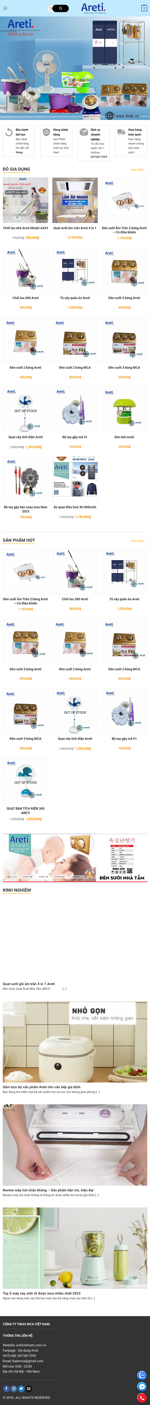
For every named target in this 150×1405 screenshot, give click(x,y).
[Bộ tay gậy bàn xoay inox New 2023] (25, 479)
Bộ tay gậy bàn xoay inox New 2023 (25, 509)
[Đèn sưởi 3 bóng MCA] (124, 339)
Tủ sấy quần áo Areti (75, 298)
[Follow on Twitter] (21, 1388)
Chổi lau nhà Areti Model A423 (25, 228)
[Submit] (60, 8)
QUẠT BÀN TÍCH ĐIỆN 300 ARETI (25, 811)
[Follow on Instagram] (13, 1388)
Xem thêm (137, 170)
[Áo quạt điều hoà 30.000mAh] (75, 479)
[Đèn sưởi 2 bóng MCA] (75, 339)
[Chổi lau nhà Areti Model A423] (25, 200)
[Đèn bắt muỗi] (124, 409)
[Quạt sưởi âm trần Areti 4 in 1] (75, 200)
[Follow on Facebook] (6, 1388)
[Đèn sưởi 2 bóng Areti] (25, 339)
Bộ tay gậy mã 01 (74, 437)
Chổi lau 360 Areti (25, 298)
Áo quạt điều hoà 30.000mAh (75, 507)
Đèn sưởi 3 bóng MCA (124, 367)
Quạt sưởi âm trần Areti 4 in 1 (74, 228)
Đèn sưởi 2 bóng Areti (25, 367)
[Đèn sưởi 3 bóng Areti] (124, 270)
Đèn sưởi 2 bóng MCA (75, 367)
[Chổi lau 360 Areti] (25, 270)
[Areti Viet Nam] (93, 8)
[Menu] (5, 8)
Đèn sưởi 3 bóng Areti (124, 298)
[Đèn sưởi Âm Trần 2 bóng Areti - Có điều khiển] (124, 200)
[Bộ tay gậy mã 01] (75, 409)
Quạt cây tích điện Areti (25, 437)
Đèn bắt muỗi (124, 437)
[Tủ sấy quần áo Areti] (75, 270)
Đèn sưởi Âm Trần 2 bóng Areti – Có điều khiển (124, 230)
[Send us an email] (28, 1388)
